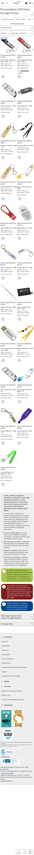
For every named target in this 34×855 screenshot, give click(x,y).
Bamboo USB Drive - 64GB (9, 187)
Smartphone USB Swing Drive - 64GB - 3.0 (8, 61)
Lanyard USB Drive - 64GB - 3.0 (25, 349)
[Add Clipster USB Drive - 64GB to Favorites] (3, 238)
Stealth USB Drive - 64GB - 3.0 (8, 432)
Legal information (7, 773)
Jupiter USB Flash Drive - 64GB (24, 187)
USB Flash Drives (7, 19)
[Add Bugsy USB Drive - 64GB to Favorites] (19, 238)
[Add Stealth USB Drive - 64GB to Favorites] (3, 278)
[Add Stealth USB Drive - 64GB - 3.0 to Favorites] (3, 443)
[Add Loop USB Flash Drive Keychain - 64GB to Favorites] (3, 484)
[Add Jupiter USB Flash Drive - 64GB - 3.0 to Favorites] (19, 402)
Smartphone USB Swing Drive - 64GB (24, 61)
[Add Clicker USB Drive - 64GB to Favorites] (19, 116)
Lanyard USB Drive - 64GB (25, 145)
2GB (29, 19)
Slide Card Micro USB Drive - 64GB (23, 308)
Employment (5, 654)
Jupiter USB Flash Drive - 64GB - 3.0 (24, 390)
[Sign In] (27, 3)
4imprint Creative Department (11, 691)
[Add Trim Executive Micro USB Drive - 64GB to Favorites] (3, 360)
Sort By (15, 33)
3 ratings (20, 73)
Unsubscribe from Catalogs (11, 676)
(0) (31, 3)
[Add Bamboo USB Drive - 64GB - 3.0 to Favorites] (3, 158)
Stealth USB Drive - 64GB (8, 267)
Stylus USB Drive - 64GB (24, 431)
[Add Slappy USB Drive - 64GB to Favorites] (3, 319)
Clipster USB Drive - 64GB (8, 228)
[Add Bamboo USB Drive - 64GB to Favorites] (3, 199)
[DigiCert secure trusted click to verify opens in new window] (8, 752)
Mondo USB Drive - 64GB (24, 267)
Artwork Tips (5, 695)
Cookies (4, 672)
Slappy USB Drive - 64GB (8, 307)
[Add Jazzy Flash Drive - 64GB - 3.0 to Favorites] (3, 402)
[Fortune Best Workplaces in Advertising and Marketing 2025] (6, 719)
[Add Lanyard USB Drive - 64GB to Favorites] (19, 158)
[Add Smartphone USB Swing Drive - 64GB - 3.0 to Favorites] (3, 77)
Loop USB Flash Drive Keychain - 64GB (7, 473)
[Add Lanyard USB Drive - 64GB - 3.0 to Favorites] (19, 360)
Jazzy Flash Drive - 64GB (8, 106)
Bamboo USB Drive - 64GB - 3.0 (9, 146)
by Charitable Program (12, 700)
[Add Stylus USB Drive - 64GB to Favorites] (19, 443)
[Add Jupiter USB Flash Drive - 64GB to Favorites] (19, 199)
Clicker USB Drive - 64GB (24, 106)
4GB (23, 19)
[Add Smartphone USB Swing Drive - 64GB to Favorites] (19, 77)
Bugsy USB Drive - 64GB (24, 228)
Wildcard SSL (5, 757)
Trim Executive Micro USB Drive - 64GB (9, 349)
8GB (17, 19)
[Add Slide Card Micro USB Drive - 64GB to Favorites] (19, 319)
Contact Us (5, 650)
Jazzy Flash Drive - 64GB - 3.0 (9, 390)
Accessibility (5, 646)
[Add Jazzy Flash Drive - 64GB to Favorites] (3, 116)
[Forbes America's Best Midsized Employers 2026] (8, 735)
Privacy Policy (6, 663)
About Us (4, 642)
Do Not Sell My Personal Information (14, 668)
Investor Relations (7, 659)
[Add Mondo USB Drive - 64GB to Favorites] (19, 278)
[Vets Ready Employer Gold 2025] (18, 719)
